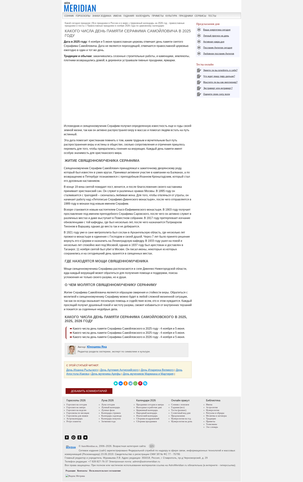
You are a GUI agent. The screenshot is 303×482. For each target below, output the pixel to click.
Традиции (211, 418)
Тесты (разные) (178, 410)
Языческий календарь (147, 415)
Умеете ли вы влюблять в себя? (220, 70)
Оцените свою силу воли (216, 94)
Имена (209, 404)
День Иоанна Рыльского (82, 369)
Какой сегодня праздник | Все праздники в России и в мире (96, 23)
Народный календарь (146, 413)
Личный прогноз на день (216, 35)
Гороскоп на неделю (76, 410)
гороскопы (83, 16)
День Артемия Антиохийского (119, 369)
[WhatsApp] (135, 383)
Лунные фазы (108, 410)
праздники (186, 16)
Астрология (212, 407)
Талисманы (211, 424)
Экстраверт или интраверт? (218, 88)
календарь (143, 16)
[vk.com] (66, 439)
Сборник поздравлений (147, 418)
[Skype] (145, 383)
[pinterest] (73, 439)
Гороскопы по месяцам (77, 413)
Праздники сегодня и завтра (150, 404)
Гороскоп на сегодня (76, 404)
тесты (212, 16)
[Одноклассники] (125, 383)
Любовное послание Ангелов (218, 53)
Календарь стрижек (111, 413)
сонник (69, 16)
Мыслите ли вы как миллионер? (220, 82)
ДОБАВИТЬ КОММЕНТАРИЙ (89, 391)
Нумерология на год (181, 418)
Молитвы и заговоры (216, 415)
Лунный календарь (110, 407)
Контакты (82, 470)
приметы (158, 16)
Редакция (70, 470)
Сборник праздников (146, 421)
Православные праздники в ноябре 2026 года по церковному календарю (125, 25)
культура (171, 16)
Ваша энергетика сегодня (216, 29)
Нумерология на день (181, 421)
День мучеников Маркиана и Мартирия (148, 373)
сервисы (200, 16)
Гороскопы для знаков (77, 415)
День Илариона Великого (157, 369)
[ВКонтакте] (121, 383)
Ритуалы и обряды (215, 413)
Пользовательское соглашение (105, 470)
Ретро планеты (73, 421)
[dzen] (85, 439)
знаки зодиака (101, 16)
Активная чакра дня (213, 41)
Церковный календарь (147, 410)
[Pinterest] (140, 383)
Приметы (210, 421)
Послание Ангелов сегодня (217, 47)
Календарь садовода (111, 415)
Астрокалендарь (74, 418)
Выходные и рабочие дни (149, 407)
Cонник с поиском (180, 404)
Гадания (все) (177, 407)
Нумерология (212, 410)
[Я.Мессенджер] (116, 383)
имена (117, 16)
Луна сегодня (108, 404)
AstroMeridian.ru (89, 446)
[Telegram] (130, 383)
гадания (128, 16)
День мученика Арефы (106, 373)
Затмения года (108, 421)
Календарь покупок (111, 418)
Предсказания (178, 415)
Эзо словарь (212, 427)
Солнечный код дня (180, 413)
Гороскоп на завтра (75, 407)
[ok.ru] (79, 439)
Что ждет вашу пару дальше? (219, 76)
